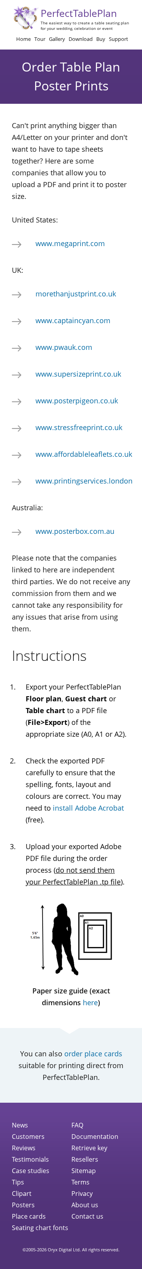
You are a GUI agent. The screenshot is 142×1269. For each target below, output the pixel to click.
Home (23, 38)
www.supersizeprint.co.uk (78, 374)
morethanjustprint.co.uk (76, 293)
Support (118, 38)
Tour (39, 38)
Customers (28, 1136)
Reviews (24, 1148)
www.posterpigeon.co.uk (77, 400)
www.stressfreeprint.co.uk (79, 427)
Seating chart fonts (40, 1227)
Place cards (29, 1216)
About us (84, 1205)
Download (81, 38)
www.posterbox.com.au (75, 531)
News (20, 1125)
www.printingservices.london (84, 481)
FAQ (77, 1125)
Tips (18, 1182)
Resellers (84, 1159)
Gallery (57, 38)
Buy (100, 38)
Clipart (22, 1193)
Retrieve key (89, 1148)
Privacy (82, 1193)
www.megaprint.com (70, 243)
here (90, 1002)
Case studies (30, 1170)
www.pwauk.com (64, 347)
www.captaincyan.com (73, 320)
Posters (23, 1205)
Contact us (87, 1216)
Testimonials (30, 1159)
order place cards (93, 1053)
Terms (80, 1182)
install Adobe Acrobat (88, 808)
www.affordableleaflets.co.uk (84, 454)
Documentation (94, 1136)
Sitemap (83, 1170)
